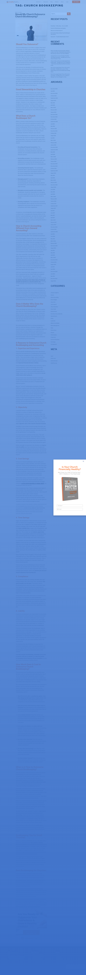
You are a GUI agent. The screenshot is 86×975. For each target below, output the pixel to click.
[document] (43, 487)
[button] (83, 461)
